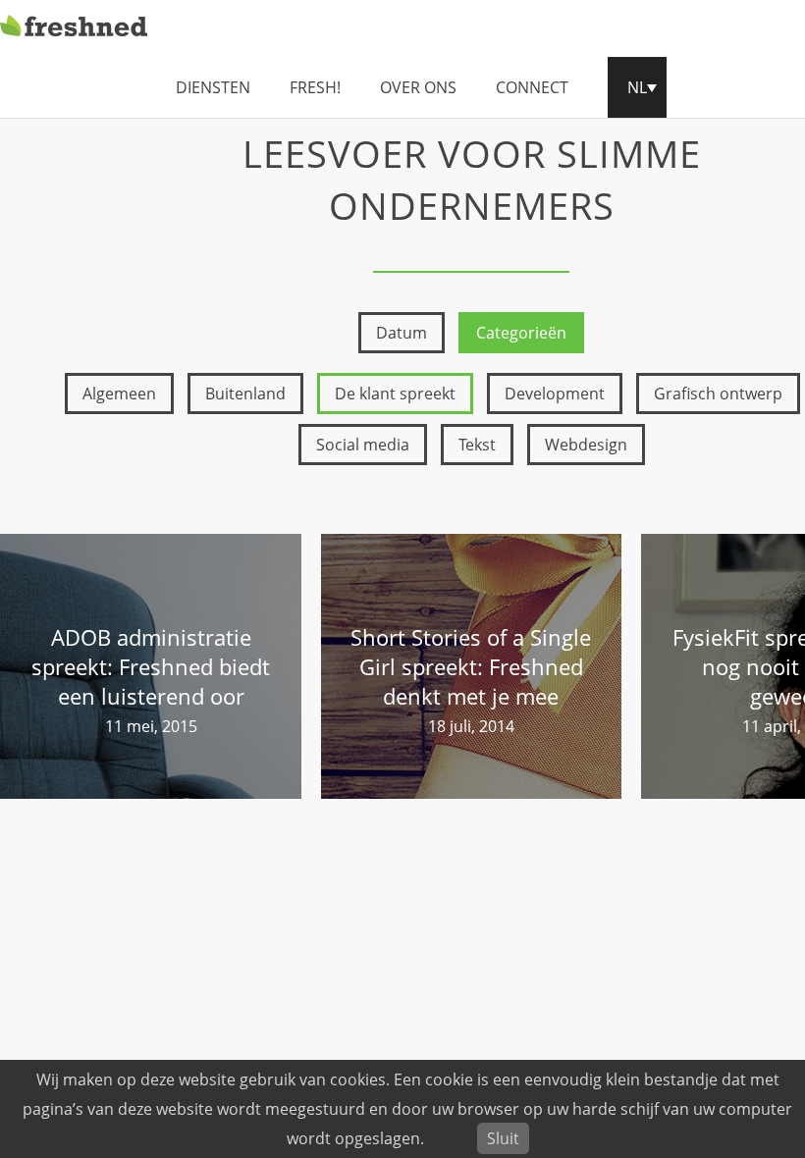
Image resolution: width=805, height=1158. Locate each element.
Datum (401, 332)
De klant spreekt (395, 393)
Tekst (477, 444)
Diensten (213, 87)
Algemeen (119, 393)
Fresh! (315, 87)
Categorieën (521, 332)
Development (555, 393)
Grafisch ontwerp (718, 393)
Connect (532, 87)
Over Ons (418, 87)
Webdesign (586, 444)
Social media (362, 444)
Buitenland (245, 393)
